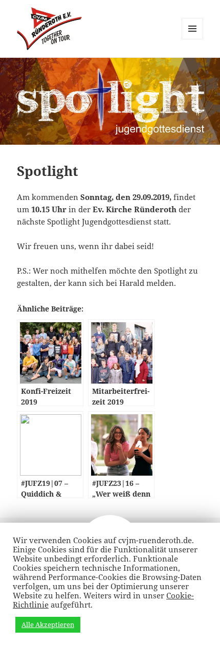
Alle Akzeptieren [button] (47, 624)
